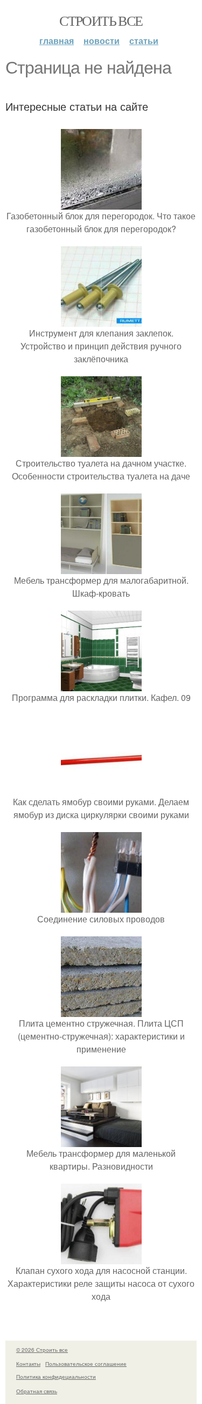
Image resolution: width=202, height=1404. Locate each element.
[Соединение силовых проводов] (101, 906)
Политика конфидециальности (56, 1376)
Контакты (28, 1363)
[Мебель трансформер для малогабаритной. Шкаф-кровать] (101, 567)
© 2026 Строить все (42, 1349)
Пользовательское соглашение (86, 1363)
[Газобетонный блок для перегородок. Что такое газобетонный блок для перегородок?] (101, 203)
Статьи (143, 40)
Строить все (100, 20)
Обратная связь (36, 1391)
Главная (56, 40)
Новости (101, 40)
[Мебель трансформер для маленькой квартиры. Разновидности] (101, 1140)
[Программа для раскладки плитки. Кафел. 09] (101, 684)
